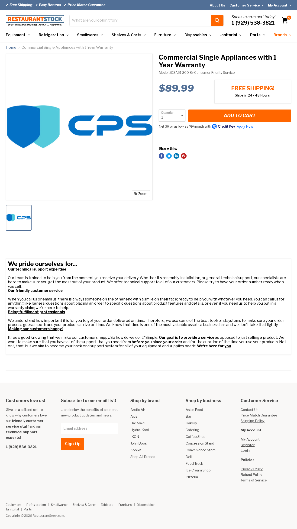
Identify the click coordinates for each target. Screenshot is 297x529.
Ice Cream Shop (198, 470)
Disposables (195, 35)
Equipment (16, 35)
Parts (255, 35)
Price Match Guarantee (259, 415)
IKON (134, 437)
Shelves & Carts (126, 35)
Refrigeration (51, 35)
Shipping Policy (253, 421)
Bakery (191, 423)
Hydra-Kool (139, 430)
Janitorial (228, 35)
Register (248, 445)
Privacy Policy (252, 469)
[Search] (217, 20)
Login (245, 450)
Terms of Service (254, 480)
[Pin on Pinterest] (184, 156)
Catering (192, 430)
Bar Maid (137, 423)
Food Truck (194, 463)
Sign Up (73, 444)
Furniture (162, 35)
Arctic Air (137, 410)
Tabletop (107, 504)
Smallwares (87, 35)
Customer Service (245, 5)
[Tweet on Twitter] (169, 156)
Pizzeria (192, 477)
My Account (278, 5)
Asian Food (194, 410)
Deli (189, 457)
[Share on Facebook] (161, 156)
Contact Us (249, 410)
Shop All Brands (142, 457)
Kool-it (135, 450)
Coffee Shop (196, 437)
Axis (133, 416)
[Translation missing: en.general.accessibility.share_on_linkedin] (176, 156)
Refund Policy (251, 475)
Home (11, 47)
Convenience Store (201, 450)
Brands (280, 35)
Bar (188, 416)
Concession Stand (200, 443)
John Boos (138, 443)
